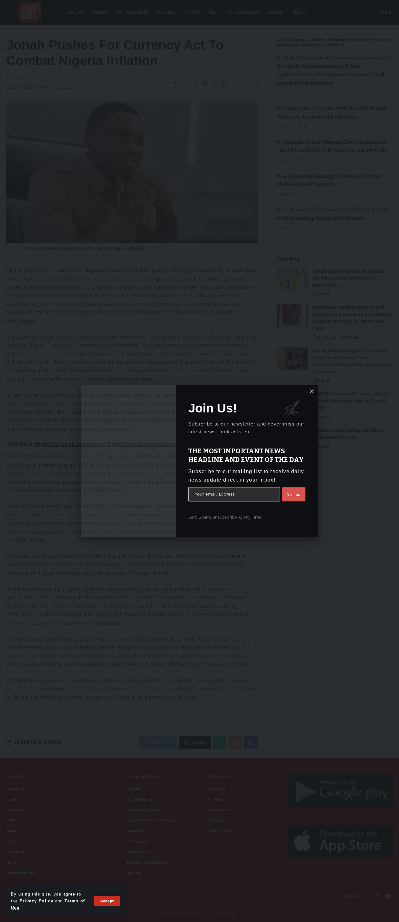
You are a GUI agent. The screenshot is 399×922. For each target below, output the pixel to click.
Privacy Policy (37, 901)
